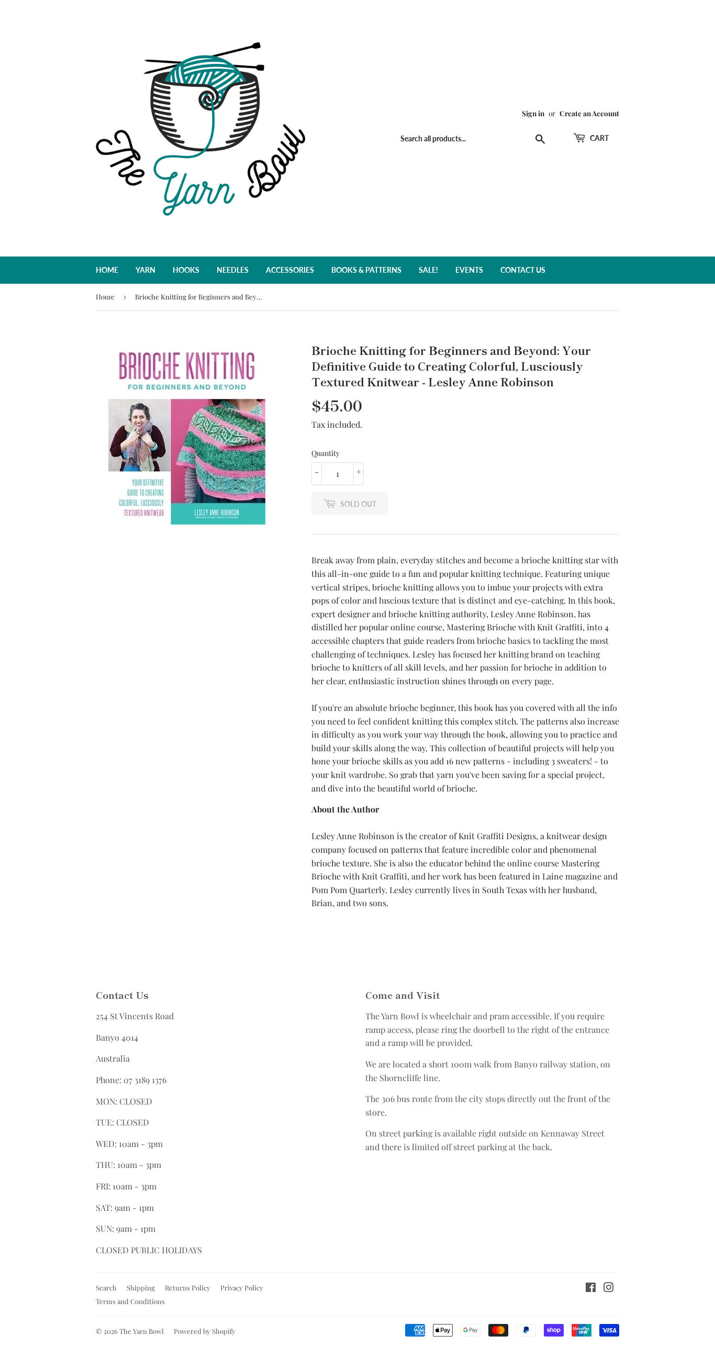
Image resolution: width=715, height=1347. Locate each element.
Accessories (290, 269)
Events (469, 269)
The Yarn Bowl (141, 1331)
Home (107, 269)
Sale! (428, 269)
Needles (233, 269)
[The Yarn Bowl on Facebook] (590, 1288)
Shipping (141, 1287)
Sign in (533, 113)
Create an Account (589, 113)
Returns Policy (187, 1287)
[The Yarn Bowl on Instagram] (609, 1288)
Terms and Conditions (130, 1301)
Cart (598, 137)
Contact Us (522, 269)
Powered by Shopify (205, 1331)
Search (106, 1287)
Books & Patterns (366, 269)
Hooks (186, 269)
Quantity (325, 453)
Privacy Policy (241, 1287)
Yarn (145, 269)
